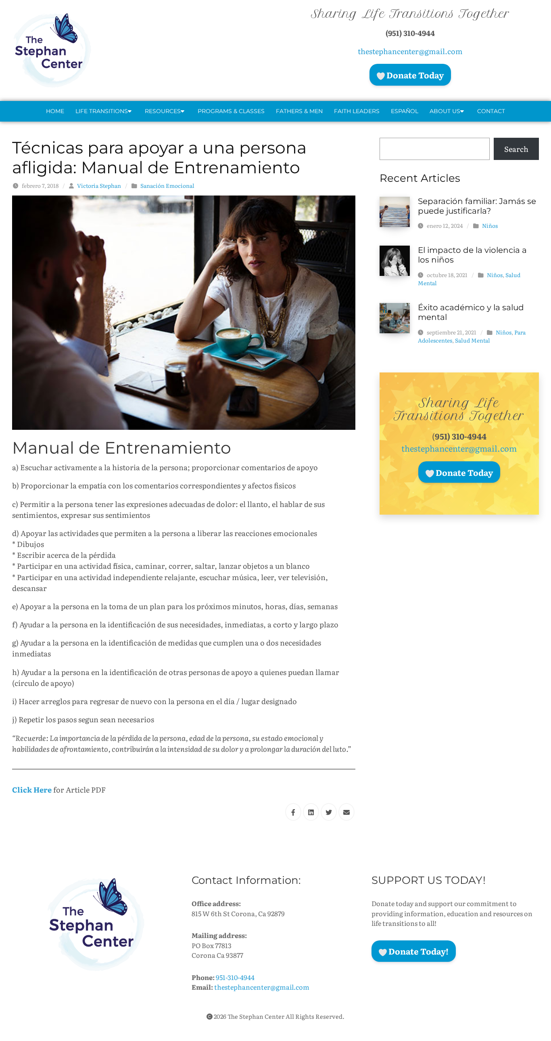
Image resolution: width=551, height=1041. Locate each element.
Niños (490, 225)
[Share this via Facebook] (293, 812)
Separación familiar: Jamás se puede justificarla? (477, 206)
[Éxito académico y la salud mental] (395, 317)
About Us (445, 111)
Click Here (32, 789)
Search (516, 148)
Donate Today (414, 75)
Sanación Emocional (167, 185)
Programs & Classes (231, 111)
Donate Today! (418, 951)
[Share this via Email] (346, 812)
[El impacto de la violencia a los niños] (395, 259)
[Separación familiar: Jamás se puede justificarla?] (395, 210)
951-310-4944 (235, 977)
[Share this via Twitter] (329, 812)
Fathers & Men (299, 111)
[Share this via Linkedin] (311, 812)
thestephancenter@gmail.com (410, 51)
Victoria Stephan (99, 185)
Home (55, 111)
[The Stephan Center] (92, 50)
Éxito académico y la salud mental (471, 312)
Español (404, 111)
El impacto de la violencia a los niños (472, 255)
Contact (491, 111)
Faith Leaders (357, 111)
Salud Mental (472, 340)
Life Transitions (101, 111)
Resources (163, 111)
